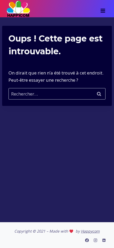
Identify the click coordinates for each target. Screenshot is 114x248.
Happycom (90, 231)
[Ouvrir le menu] (103, 8)
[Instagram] (95, 240)
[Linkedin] (104, 240)
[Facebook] (87, 240)
